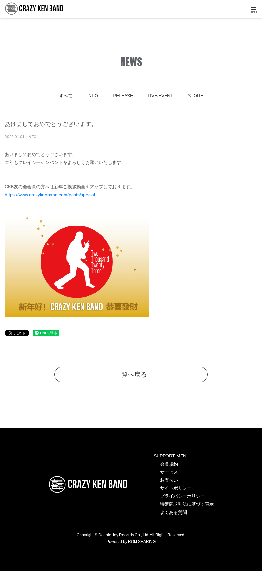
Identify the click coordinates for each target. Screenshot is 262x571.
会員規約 (169, 464)
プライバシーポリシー (182, 496)
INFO (92, 95)
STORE (195, 95)
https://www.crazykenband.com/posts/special (50, 194)
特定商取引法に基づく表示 (187, 504)
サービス (169, 472)
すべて (66, 95)
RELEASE (123, 95)
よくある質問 (173, 512)
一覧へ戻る (131, 374)
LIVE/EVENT (160, 95)
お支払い (169, 480)
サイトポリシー (175, 488)
